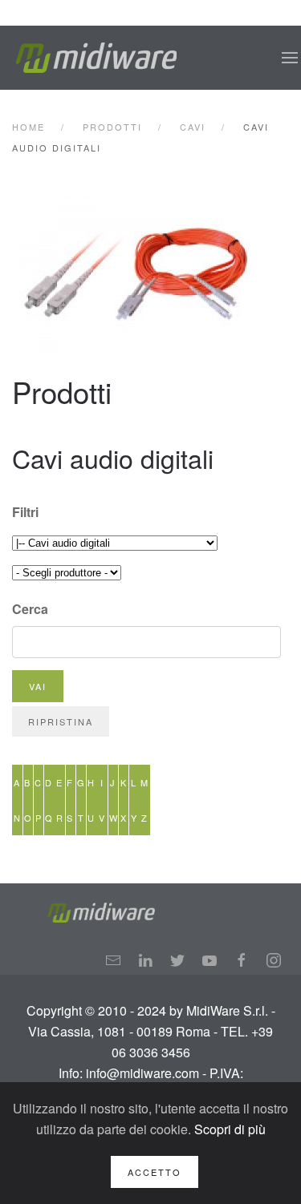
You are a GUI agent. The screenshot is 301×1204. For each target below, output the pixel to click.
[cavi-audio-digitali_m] (152, 272)
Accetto (154, 1172)
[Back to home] (96, 58)
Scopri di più (230, 1129)
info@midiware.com (142, 1073)
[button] (290, 58)
